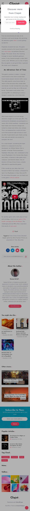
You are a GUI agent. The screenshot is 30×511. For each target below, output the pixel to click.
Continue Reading (15, 28)
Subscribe (21, 22)
